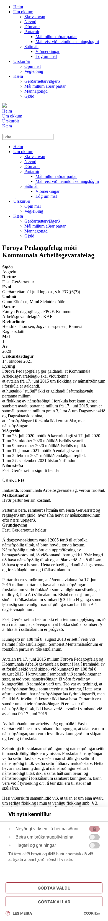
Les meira (22, 913)
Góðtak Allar (54, 901)
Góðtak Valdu (54, 888)
